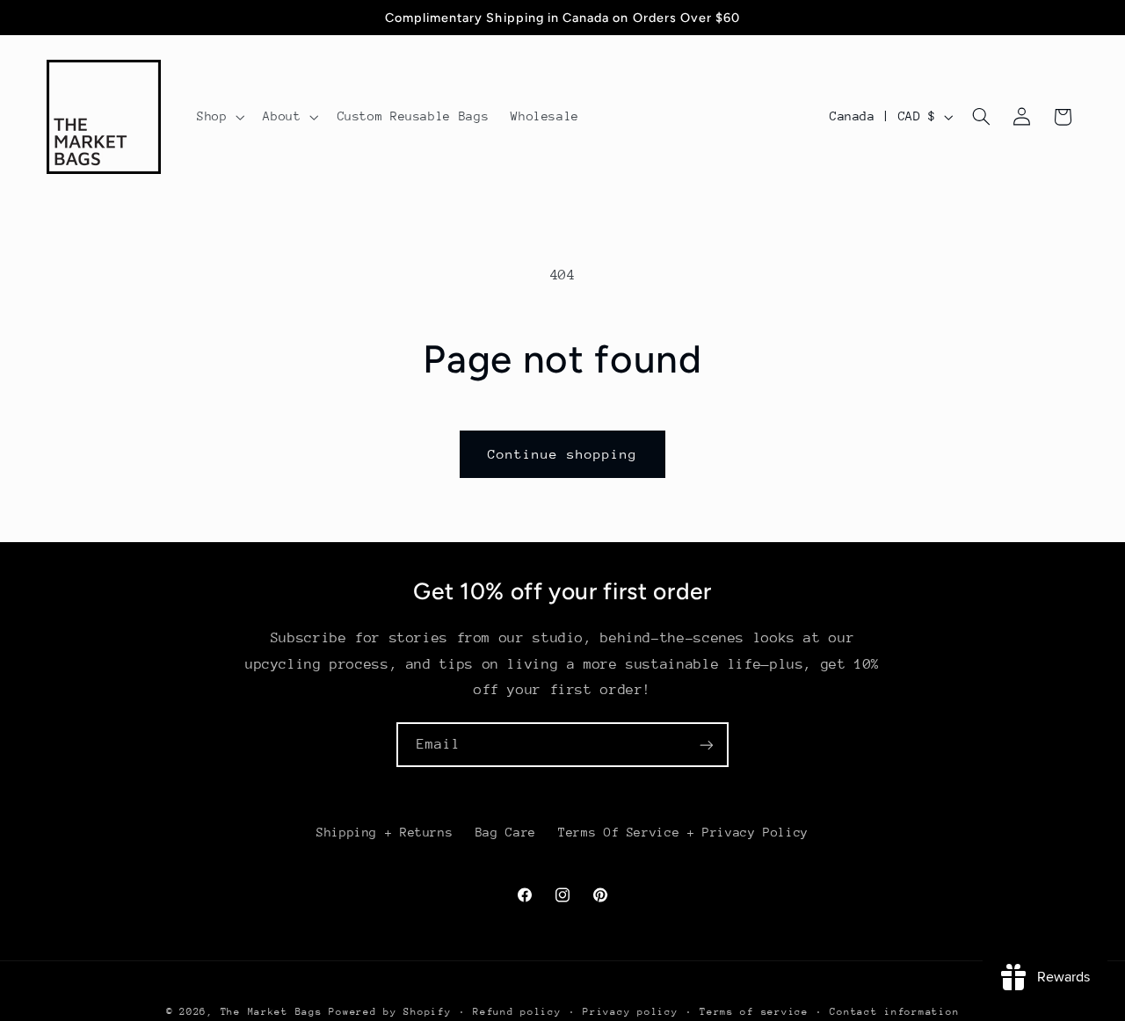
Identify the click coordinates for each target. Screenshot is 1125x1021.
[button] (218, 117)
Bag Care (505, 832)
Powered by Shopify (390, 1011)
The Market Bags (272, 1011)
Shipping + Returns (384, 832)
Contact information (894, 1011)
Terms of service (754, 1011)
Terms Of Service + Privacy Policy (683, 832)
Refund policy (517, 1011)
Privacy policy (630, 1011)
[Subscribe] (706, 744)
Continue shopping (563, 453)
